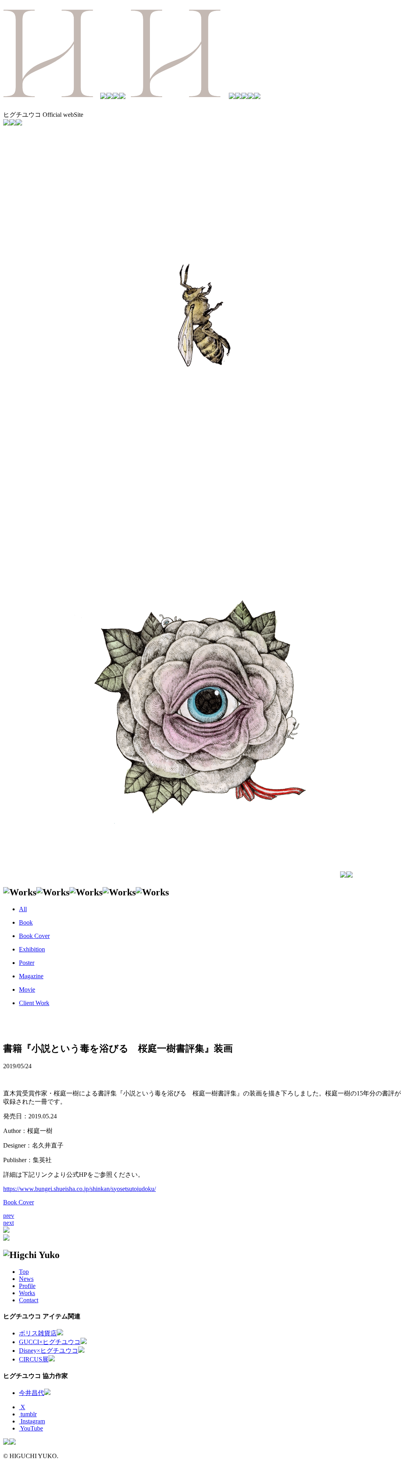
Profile (27, 1286)
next (8, 1222)
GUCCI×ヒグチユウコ (49, 1342)
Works (27, 1293)
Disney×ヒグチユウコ (48, 1350)
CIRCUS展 (34, 1359)
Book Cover (18, 1202)
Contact (28, 1300)
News (26, 1278)
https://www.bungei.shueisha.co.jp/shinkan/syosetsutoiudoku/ (79, 1188)
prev (8, 1215)
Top (24, 1271)
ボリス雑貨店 (38, 1333)
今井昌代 (31, 1392)
